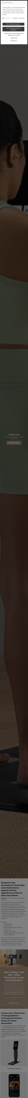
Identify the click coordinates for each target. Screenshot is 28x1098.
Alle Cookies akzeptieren (13, 24)
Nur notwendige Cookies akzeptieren (13, 29)
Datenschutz (14, 38)
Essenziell (7, 18)
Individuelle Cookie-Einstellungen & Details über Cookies (14, 34)
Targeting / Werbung (18, 18)
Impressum (14, 40)
